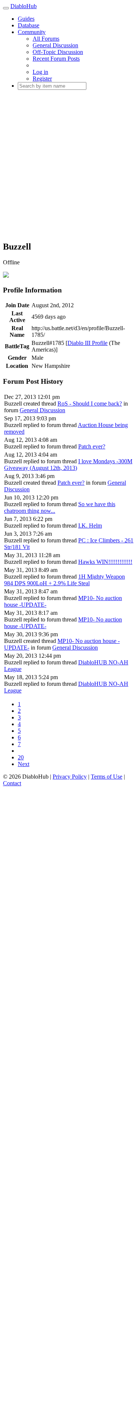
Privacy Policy (70, 776)
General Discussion (55, 45)
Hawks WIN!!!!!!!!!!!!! (105, 562)
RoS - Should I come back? (89, 403)
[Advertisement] (69, 165)
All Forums (46, 38)
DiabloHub (23, 6)
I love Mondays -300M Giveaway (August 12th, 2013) (68, 464)
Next (23, 764)
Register (42, 78)
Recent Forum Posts (56, 58)
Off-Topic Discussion (58, 52)
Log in (40, 72)
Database (28, 25)
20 (21, 757)
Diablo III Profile (87, 343)
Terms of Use (106, 776)
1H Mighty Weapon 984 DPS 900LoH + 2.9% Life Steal (64, 579)
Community (32, 32)
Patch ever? (91, 446)
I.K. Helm (90, 525)
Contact (12, 783)
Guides (26, 19)
